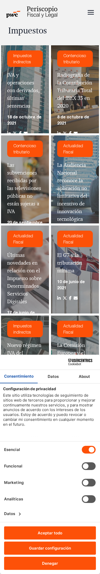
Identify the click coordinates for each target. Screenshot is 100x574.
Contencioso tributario (74, 58)
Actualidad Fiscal (73, 148)
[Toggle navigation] (91, 12)
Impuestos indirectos (22, 58)
